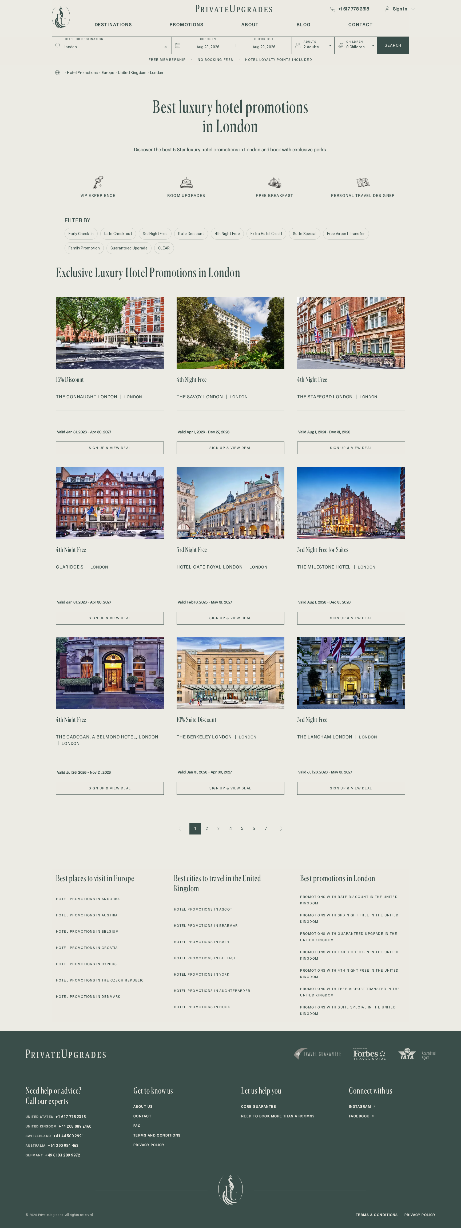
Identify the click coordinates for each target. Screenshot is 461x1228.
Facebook (361, 1116)
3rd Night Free (155, 234)
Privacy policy (148, 1145)
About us (143, 1106)
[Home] (57, 72)
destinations (113, 24)
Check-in (208, 39)
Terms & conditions (377, 1215)
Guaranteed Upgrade (129, 248)
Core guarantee (258, 1106)
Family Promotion (84, 248)
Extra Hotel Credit (266, 234)
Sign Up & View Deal (110, 448)
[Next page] (281, 828)
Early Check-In (81, 234)
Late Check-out (118, 234)
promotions (187, 24)
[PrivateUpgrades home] (60, 17)
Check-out (263, 39)
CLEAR (164, 248)
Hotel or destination (84, 39)
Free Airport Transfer (346, 234)
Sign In (400, 8)
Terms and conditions (157, 1135)
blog (304, 24)
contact (360, 24)
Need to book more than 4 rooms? (278, 1116)
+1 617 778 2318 (354, 8)
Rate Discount (191, 234)
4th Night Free (227, 234)
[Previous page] (180, 828)
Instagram (362, 1106)
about (250, 24)
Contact (142, 1116)
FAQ (137, 1126)
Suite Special (304, 234)
